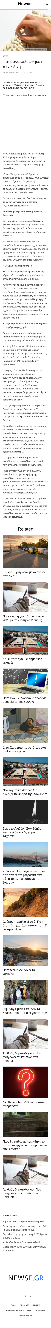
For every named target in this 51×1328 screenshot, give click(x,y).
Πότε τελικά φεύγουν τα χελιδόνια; (19, 972)
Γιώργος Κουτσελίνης (10, 72)
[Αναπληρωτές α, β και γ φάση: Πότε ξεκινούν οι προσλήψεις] (25, 681)
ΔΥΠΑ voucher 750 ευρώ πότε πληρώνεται (23, 1104)
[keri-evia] (25, 812)
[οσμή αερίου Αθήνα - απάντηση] (25, 1082)
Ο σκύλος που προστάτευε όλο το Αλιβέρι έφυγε (24, 749)
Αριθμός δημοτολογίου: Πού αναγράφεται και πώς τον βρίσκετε (22, 1193)
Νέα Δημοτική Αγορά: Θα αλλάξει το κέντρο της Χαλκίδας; (25, 792)
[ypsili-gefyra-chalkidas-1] (25, 854)
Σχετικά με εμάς (25, 1315)
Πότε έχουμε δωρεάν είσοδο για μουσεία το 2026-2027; (25, 700)
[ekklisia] (25, 992)
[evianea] (25, 1124)
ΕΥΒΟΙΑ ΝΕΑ (24, 1305)
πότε (13, 95)
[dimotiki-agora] (25, 640)
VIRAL (29, 1310)
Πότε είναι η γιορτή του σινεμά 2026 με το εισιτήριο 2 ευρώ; (23, 618)
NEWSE (5, 56)
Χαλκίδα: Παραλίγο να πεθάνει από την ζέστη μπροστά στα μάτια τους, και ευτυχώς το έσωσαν (24, 876)
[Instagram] (25, 1296)
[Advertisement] (25, 124)
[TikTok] (30, 1296)
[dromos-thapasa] (25, 902)
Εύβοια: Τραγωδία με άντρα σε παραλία (24, 574)
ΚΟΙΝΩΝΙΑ (36, 1305)
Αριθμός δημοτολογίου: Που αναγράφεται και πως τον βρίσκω (22, 1057)
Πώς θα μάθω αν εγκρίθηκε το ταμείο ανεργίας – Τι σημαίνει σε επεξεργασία (25, 1145)
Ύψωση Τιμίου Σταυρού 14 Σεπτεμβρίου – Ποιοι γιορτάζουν (25, 1011)
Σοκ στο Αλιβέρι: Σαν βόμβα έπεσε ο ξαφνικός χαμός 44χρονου (22, 832)
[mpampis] (25, 725)
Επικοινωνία (40, 1310)
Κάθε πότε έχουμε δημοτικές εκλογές (22, 660)
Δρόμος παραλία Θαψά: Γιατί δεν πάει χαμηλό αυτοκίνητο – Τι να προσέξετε (25, 925)
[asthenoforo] (25, 551)
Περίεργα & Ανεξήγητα (15, 1310)
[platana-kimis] (25, 950)
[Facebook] (20, 1296)
